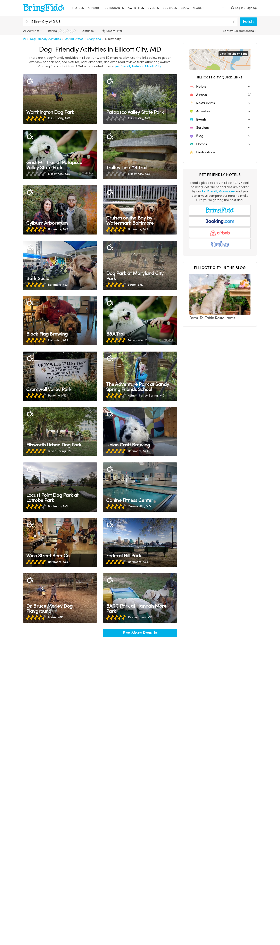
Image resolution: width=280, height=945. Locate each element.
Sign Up (252, 8)
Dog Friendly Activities (45, 39)
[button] (219, 87)
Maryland (94, 39)
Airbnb (93, 8)
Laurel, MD (135, 285)
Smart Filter (114, 31)
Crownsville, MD (139, 506)
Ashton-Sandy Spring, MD (146, 395)
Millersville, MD (139, 340)
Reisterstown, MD (140, 617)
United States (74, 39)
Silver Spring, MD (60, 451)
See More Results (140, 633)
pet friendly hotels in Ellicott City (138, 66)
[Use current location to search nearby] (235, 22)
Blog (185, 8)
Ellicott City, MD (59, 118)
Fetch (248, 21)
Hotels (78, 8)
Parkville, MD (57, 395)
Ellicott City (113, 39)
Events (153, 8)
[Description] (29, 81)
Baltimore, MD (58, 229)
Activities (136, 8)
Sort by (228, 31)
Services (170, 8)
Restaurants (113, 8)
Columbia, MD (58, 340)
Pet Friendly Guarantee (218, 191)
